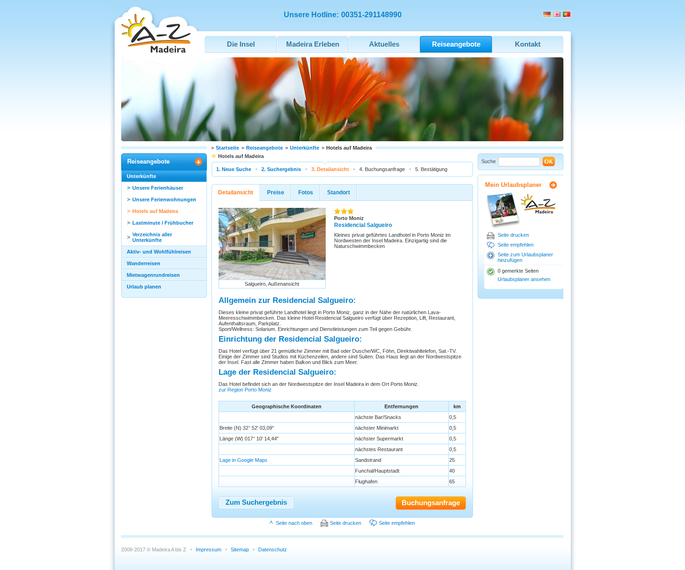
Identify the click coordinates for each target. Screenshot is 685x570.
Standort (338, 192)
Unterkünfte (304, 148)
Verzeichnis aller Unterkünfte (152, 237)
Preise (275, 192)
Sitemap (240, 549)
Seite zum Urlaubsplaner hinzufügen (525, 257)
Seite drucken (513, 235)
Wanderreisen (143, 263)
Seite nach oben (294, 523)
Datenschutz (272, 549)
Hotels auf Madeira (155, 211)
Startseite (227, 148)
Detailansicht (235, 192)
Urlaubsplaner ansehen (524, 279)
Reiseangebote (264, 148)
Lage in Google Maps (243, 460)
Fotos (305, 192)
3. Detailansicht (330, 169)
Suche (488, 161)
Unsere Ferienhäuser (157, 188)
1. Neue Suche (233, 169)
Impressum (208, 549)
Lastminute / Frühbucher (162, 223)
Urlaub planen (144, 286)
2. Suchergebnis (281, 169)
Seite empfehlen (516, 244)
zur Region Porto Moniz (245, 389)
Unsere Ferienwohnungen (164, 199)
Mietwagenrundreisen (153, 275)
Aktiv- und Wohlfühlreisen (159, 251)
